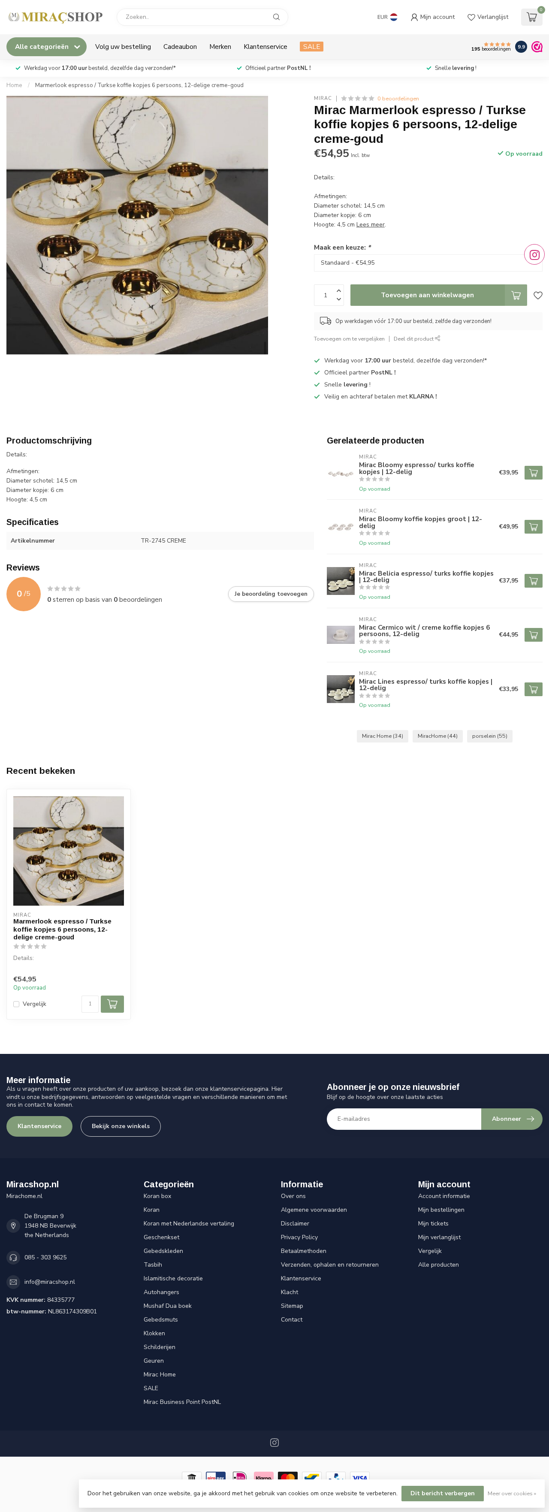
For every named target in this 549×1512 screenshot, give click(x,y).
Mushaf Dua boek (168, 1306)
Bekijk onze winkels (121, 1126)
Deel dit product (414, 338)
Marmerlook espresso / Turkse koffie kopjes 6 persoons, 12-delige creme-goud (139, 85)
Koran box (157, 1196)
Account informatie (444, 1196)
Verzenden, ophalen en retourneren (330, 1265)
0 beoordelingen (398, 98)
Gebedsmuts (161, 1320)
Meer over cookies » (512, 1493)
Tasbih (153, 1265)
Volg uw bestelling (123, 46)
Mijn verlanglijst (439, 1237)
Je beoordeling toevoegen (271, 594)
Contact (291, 1320)
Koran (152, 1210)
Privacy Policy (299, 1237)
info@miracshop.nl (49, 1282)
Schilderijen (159, 1347)
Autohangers (161, 1292)
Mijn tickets (433, 1223)
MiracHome (438, 735)
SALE (311, 46)
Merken (220, 46)
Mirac (323, 98)
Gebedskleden (163, 1251)
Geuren (154, 1361)
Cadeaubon (180, 46)
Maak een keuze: (342, 247)
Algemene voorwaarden (314, 1210)
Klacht (289, 1292)
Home (14, 85)
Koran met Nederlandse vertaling (189, 1223)
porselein (489, 735)
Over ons (293, 1196)
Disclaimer (295, 1223)
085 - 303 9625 (45, 1257)
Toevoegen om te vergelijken (349, 338)
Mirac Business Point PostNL (182, 1402)
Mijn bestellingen (441, 1210)
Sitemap (292, 1306)
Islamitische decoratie (173, 1278)
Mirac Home (382, 735)
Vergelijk (34, 1004)
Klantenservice (265, 46)
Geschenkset (161, 1237)
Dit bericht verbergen (442, 1493)
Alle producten (438, 1265)
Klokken (154, 1333)
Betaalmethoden (303, 1251)
